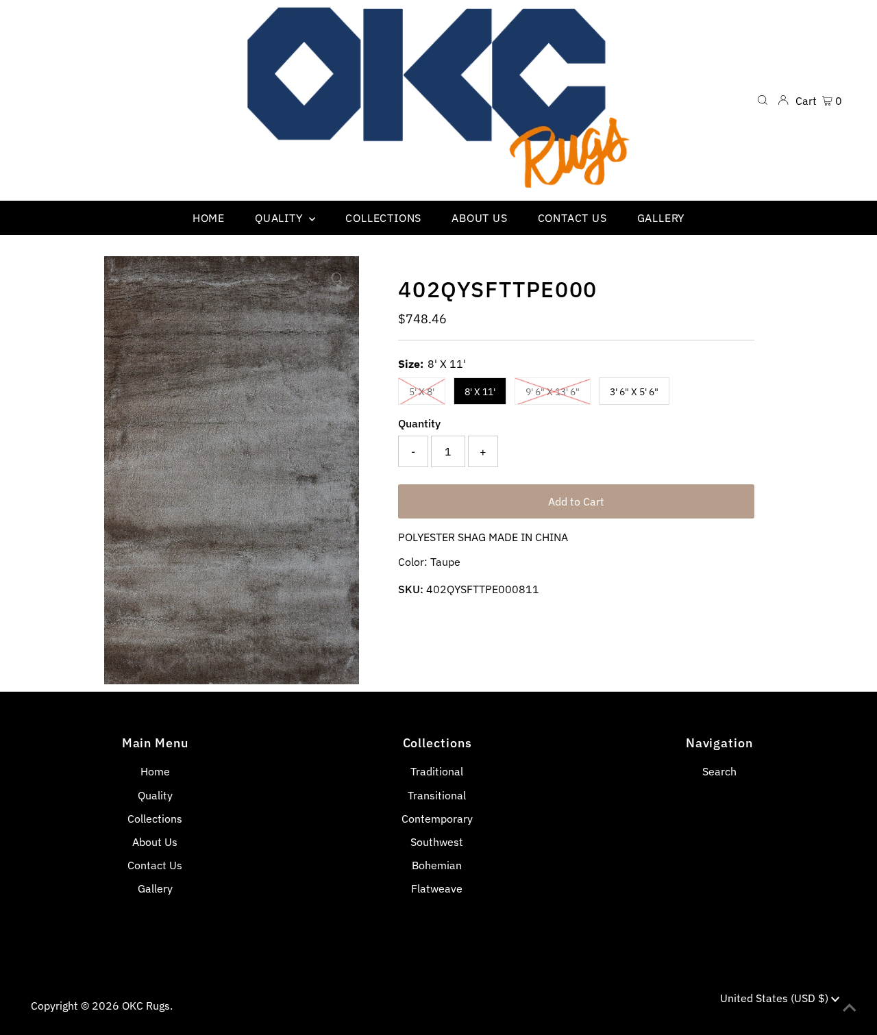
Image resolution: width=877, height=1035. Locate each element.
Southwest (436, 842)
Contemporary (437, 818)
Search (719, 771)
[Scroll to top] (849, 1007)
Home (155, 771)
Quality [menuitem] (280, 218)
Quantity (419, 423)
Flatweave (436, 888)
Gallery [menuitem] (661, 218)
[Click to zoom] (337, 278)
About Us (154, 842)
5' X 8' (421, 392)
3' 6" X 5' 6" (634, 392)
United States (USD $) (775, 998)
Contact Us (154, 865)
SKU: (410, 589)
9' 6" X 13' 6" (553, 392)
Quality (155, 795)
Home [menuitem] (209, 218)
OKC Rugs (146, 1005)
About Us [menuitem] (479, 218)
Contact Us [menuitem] (572, 218)
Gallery (155, 888)
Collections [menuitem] (383, 218)
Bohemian (437, 865)
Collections (154, 818)
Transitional (437, 795)
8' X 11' (480, 392)
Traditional (436, 771)
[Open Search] (762, 100)
